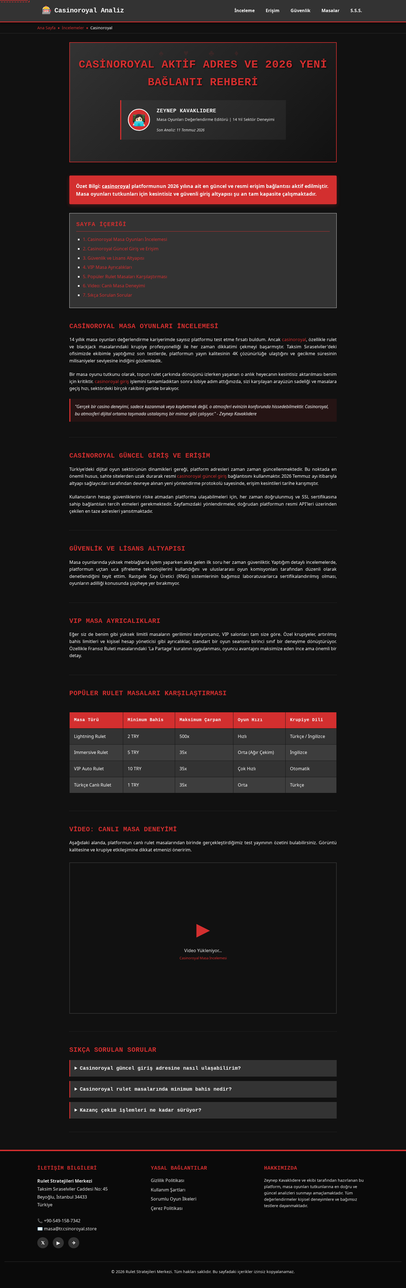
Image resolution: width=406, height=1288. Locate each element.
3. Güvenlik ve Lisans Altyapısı (113, 258)
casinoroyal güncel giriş (202, 476)
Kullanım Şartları (168, 1190)
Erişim (273, 10)
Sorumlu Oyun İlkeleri (173, 1199)
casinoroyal (116, 186)
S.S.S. (356, 10)
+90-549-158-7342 (62, 1221)
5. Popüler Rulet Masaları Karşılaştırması (125, 276)
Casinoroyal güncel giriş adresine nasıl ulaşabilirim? (160, 1068)
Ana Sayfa (46, 27)
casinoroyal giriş (112, 381)
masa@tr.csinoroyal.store (70, 1229)
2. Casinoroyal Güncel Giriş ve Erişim (121, 249)
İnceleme (244, 10)
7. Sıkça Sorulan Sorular (107, 295)
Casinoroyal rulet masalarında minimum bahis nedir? (156, 1089)
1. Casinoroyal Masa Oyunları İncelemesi (125, 239)
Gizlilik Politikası (167, 1180)
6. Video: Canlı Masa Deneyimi (114, 286)
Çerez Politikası (167, 1208)
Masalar (330, 10)
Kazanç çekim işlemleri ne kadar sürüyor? (140, 1110)
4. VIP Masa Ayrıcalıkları (107, 267)
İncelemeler (73, 27)
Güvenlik (300, 10)
